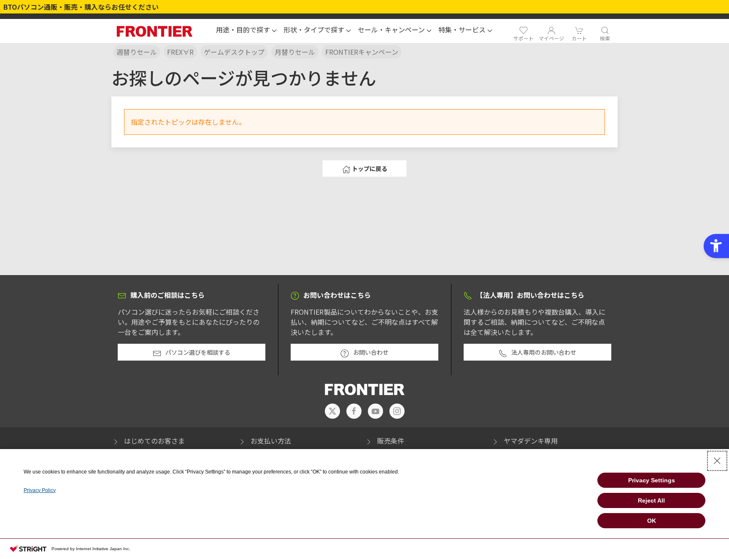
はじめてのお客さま (154, 441)
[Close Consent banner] (717, 461)
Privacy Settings (651, 480)
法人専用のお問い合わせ (543, 352)
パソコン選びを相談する (197, 352)
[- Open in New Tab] (332, 411)
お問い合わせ (371, 352)
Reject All (651, 500)
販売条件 (390, 441)
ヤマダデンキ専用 (531, 441)
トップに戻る (369, 168)
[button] (246, 30)
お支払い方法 (271, 441)
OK (651, 520)
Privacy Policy (40, 490)
